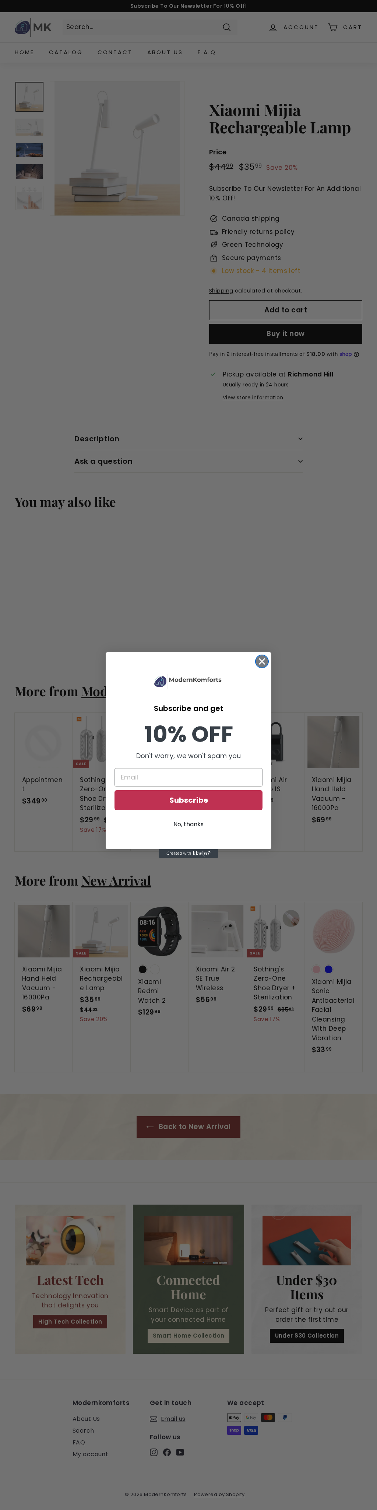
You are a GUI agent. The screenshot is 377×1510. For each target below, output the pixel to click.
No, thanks (188, 824)
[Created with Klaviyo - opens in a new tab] (188, 853)
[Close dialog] (262, 661)
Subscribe (188, 800)
